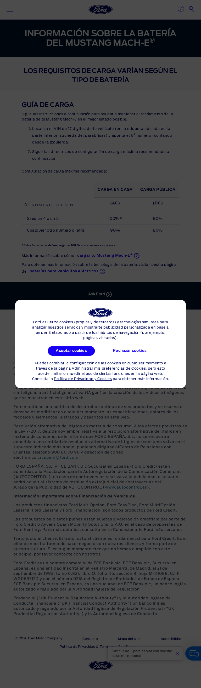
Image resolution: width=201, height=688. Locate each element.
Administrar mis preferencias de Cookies (109, 368)
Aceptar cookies (71, 351)
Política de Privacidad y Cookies (83, 379)
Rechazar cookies (130, 351)
